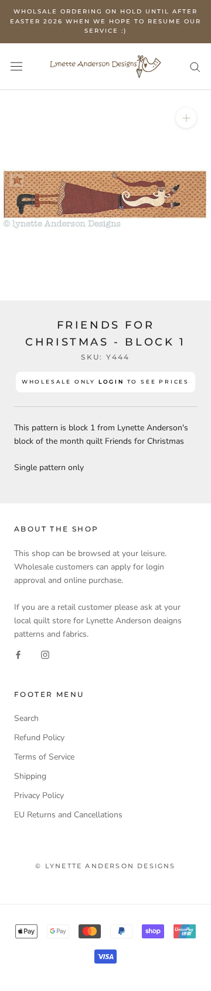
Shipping (30, 776)
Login (111, 381)
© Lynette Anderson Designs (105, 866)
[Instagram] (45, 654)
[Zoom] (186, 117)
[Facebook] (18, 654)
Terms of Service (44, 756)
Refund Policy (39, 737)
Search (26, 718)
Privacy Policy (39, 795)
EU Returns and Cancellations (68, 814)
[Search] (195, 66)
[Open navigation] (16, 66)
